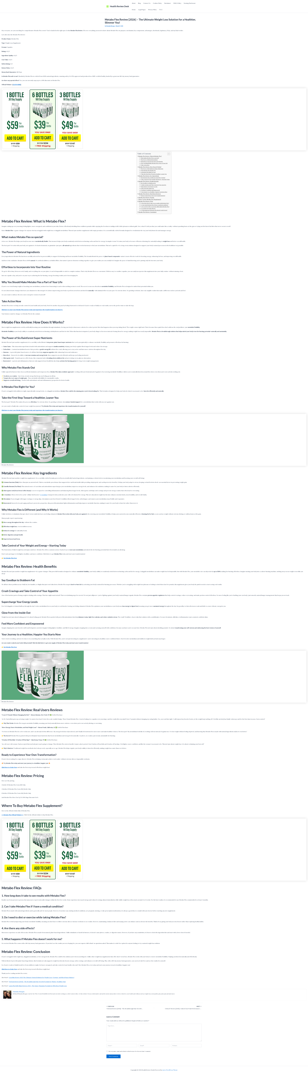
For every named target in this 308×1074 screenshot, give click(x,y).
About (133, 3)
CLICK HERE (17, 84)
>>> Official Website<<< (12, 815)
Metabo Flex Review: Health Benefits (148, 181)
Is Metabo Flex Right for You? (148, 172)
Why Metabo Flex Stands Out (148, 170)
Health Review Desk (119, 6)
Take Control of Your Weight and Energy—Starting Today (155, 179)
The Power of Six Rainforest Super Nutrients (152, 168)
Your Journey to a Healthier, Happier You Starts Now (154, 192)
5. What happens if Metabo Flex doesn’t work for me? (154, 210)
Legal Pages (142, 9)
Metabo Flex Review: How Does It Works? (150, 167)
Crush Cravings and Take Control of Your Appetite (153, 185)
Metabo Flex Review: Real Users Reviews (150, 194)
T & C (160, 9)
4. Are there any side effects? (148, 208)
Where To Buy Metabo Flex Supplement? (150, 199)
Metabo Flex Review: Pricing (146, 197)
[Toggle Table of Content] (168, 154)
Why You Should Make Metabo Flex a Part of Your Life (154, 163)
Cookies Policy (157, 3)
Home (134, 9)
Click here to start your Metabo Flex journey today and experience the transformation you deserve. (32, 309)
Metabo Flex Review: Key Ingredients (149, 176)
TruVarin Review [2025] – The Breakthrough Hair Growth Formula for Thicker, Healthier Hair (37, 981)
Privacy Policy (152, 9)
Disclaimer (167, 3)
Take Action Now (145, 165)
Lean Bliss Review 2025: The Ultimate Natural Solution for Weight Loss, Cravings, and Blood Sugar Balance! (41, 977)
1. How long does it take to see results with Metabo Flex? (155, 203)
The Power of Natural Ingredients (149, 159)
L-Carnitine (43, 495)
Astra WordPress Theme (170, 1070)
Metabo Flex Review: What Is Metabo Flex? (150, 156)
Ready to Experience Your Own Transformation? (153, 195)
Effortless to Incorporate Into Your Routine (152, 161)
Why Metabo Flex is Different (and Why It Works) (153, 177)
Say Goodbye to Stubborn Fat (148, 183)
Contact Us (146, 3)
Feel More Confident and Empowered (150, 190)
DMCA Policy (177, 3)
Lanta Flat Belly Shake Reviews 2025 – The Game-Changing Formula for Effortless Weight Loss (38, 986)
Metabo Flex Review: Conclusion (147, 212)
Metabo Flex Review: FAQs (146, 201)
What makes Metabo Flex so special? (150, 158)
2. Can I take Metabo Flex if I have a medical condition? (154, 205)
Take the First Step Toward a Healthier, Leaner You (154, 174)
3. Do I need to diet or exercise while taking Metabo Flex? (155, 206)
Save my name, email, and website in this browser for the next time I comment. (130, 1051)
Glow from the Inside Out (147, 188)
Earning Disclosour (190, 3)
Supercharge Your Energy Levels (149, 186)
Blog (139, 3)
